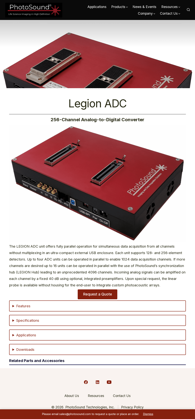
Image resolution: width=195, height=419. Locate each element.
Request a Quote (97, 294)
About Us (71, 396)
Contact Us (169, 13)
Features (23, 306)
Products (118, 7)
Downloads (25, 349)
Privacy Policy (132, 407)
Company (145, 13)
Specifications (27, 320)
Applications (96, 7)
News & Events (144, 7)
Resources (169, 7)
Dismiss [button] (148, 414)
